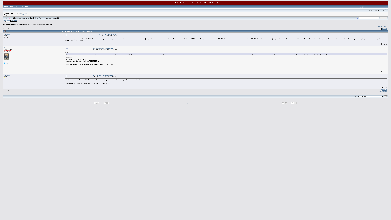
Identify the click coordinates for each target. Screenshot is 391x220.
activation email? (19, 15)
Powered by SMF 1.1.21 (188, 103)
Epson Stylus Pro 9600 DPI (44, 24)
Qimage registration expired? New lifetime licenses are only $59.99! (37, 18)
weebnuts (7, 34)
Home (7, 20)
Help (12, 20)
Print (384, 28)
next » (385, 27)
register (25, 13)
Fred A (6, 48)
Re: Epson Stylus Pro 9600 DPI (103, 48)
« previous (380, 27)
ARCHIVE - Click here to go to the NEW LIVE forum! (195, 3)
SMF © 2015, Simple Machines (201, 103)
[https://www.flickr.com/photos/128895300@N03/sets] (5, 63)
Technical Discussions (25, 24)
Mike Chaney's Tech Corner (10, 24)
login (19, 13)
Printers (34, 24)
